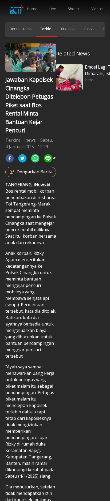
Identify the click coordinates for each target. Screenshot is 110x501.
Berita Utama (21, 28)
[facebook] (9, 158)
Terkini (46, 28)
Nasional (68, 28)
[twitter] (22, 158)
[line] (48, 158)
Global (89, 28)
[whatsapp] (35, 158)
